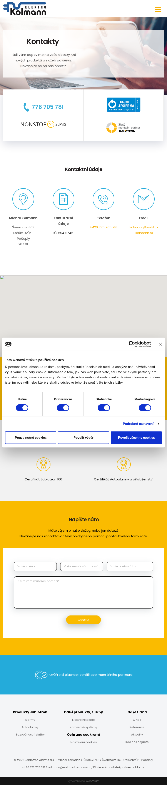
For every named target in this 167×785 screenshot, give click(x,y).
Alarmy (30, 720)
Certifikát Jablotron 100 (43, 479)
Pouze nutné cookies (31, 437)
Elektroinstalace (83, 720)
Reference (137, 727)
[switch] (63, 407)
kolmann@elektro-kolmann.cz (69, 767)
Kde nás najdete (137, 742)
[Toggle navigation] (158, 9)
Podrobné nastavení (138, 423)
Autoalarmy (30, 727)
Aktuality (137, 734)
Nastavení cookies (83, 742)
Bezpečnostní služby (30, 734)
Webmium (93, 781)
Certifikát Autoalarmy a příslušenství (123, 479)
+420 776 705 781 (103, 227)
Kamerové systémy (83, 727)
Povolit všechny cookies (136, 437)
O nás (137, 720)
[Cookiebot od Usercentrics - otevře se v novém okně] (132, 344)
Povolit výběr (83, 437)
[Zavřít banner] (160, 344)
